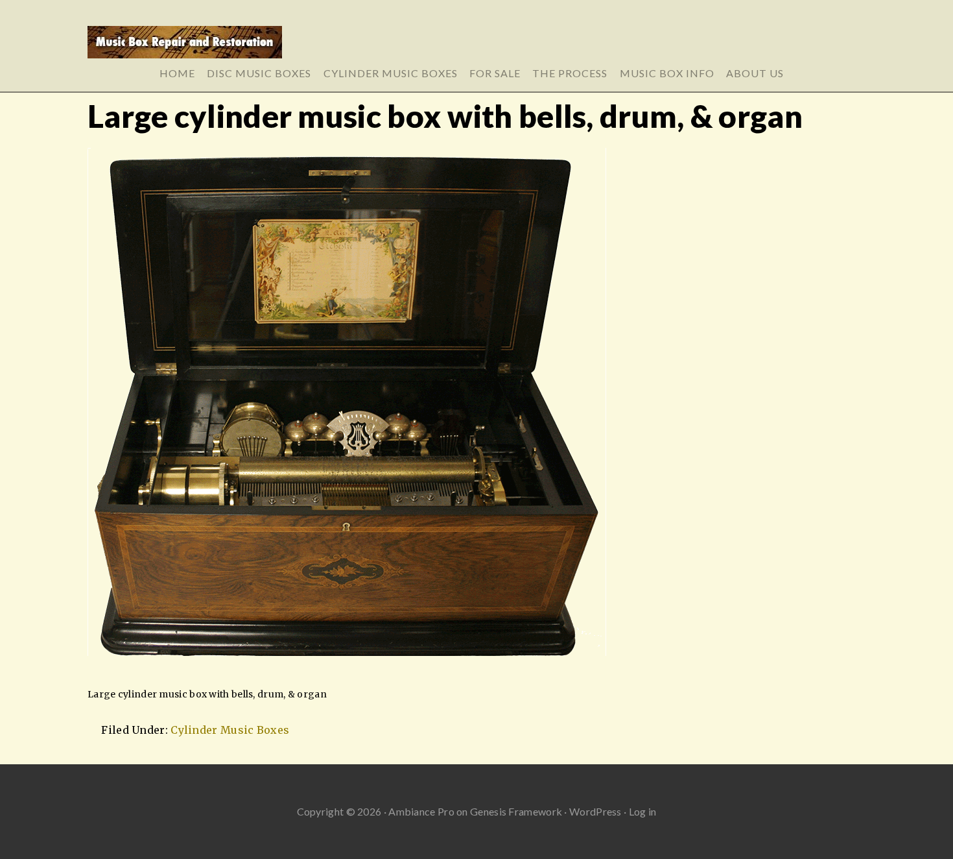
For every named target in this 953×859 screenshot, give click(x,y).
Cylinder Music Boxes (230, 729)
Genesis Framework (516, 811)
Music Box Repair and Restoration (476, 47)
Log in (643, 811)
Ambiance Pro (421, 811)
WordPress (595, 811)
